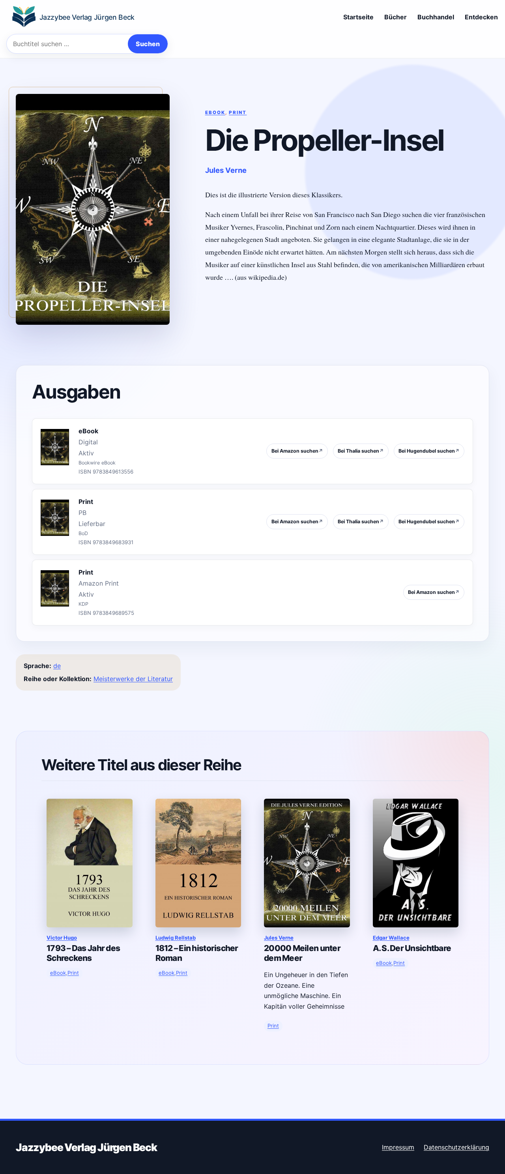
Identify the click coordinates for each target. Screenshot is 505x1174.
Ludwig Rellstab (175, 937)
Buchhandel (435, 17)
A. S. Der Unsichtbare (412, 948)
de (57, 666)
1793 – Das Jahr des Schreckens (83, 953)
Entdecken (481, 17)
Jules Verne (226, 170)
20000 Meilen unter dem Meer (302, 953)
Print (238, 112)
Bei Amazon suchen (297, 451)
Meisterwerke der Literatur (133, 679)
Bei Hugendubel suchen (429, 451)
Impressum (398, 1147)
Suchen (148, 44)
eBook (215, 112)
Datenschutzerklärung (456, 1147)
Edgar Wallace (391, 937)
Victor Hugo (62, 937)
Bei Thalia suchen (361, 451)
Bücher (395, 17)
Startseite (358, 17)
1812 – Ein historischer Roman (196, 953)
